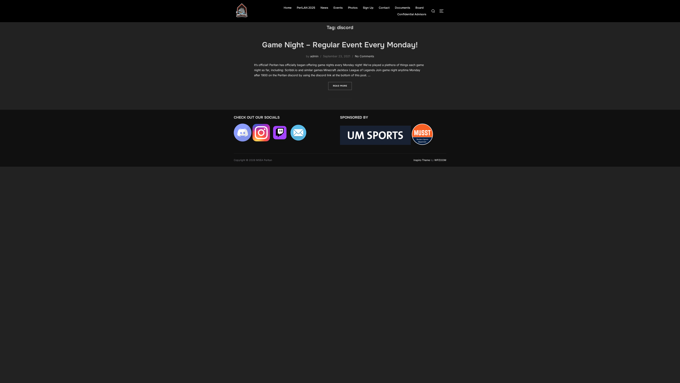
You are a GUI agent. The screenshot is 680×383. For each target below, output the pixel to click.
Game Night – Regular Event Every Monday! (340, 45)
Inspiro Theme (421, 160)
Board (419, 8)
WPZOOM (440, 160)
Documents (402, 8)
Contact (384, 8)
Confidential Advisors (411, 14)
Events (338, 8)
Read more (342, 85)
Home (287, 8)
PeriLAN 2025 (306, 8)
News (324, 8)
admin (314, 56)
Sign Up (368, 8)
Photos (353, 8)
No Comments (364, 56)
